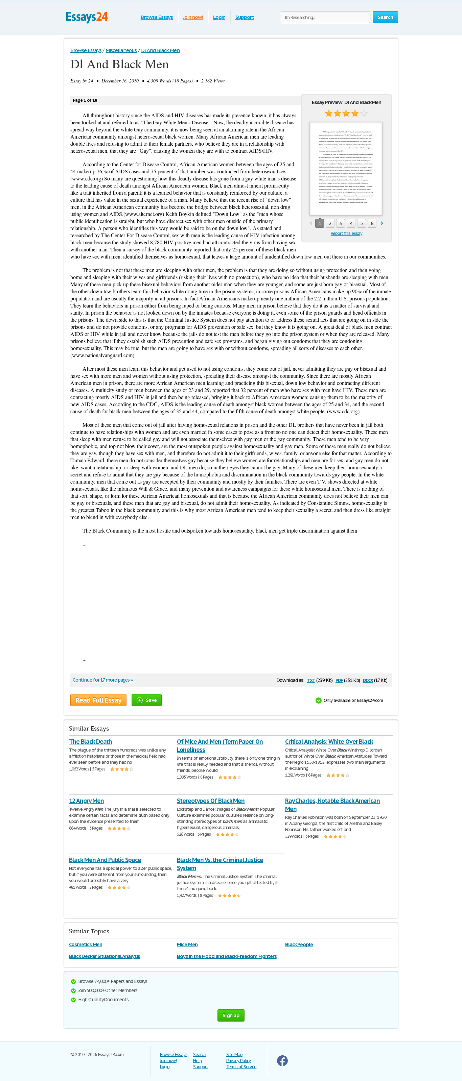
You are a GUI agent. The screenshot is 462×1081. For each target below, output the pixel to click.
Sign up (231, 1015)
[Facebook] (282, 1064)
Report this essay (346, 233)
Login (219, 17)
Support (244, 17)
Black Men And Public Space (105, 860)
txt (311, 680)
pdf (339, 680)
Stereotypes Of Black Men (211, 801)
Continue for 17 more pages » (103, 680)
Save (151, 700)
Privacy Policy (238, 1060)
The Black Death (90, 741)
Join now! (193, 17)
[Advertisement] (231, 601)
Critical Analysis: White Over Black (329, 741)
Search (199, 1054)
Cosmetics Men (85, 944)
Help (197, 1060)
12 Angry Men (86, 801)
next (382, 223)
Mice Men (187, 944)
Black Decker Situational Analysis (104, 956)
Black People (299, 944)
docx (368, 680)
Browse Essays (157, 17)
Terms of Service (241, 1067)
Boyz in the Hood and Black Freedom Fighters (226, 956)
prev (311, 223)
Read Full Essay (98, 700)
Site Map (234, 1054)
